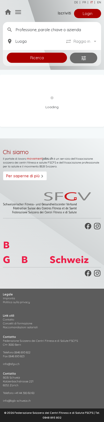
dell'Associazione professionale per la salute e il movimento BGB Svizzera (51, 164)
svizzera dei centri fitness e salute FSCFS (29, 162)
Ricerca (37, 57)
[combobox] (85, 41)
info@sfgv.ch (11, 364)
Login (87, 13)
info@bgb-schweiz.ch (17, 400)
